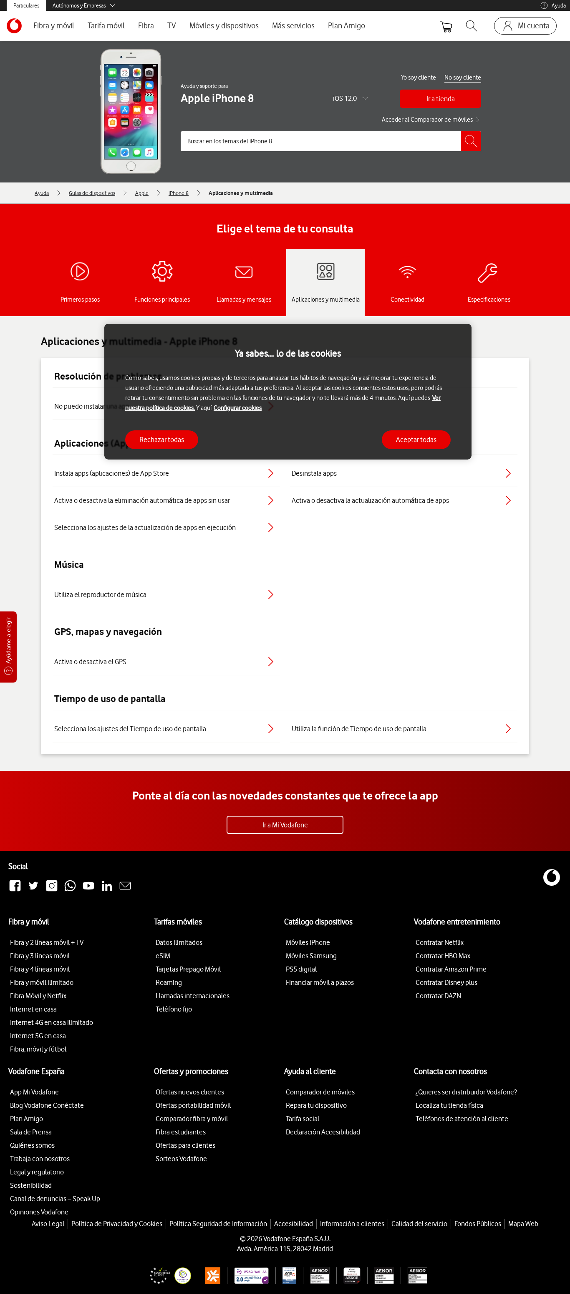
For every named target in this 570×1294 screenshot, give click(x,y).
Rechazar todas (161, 439)
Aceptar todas (416, 439)
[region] (288, 392)
